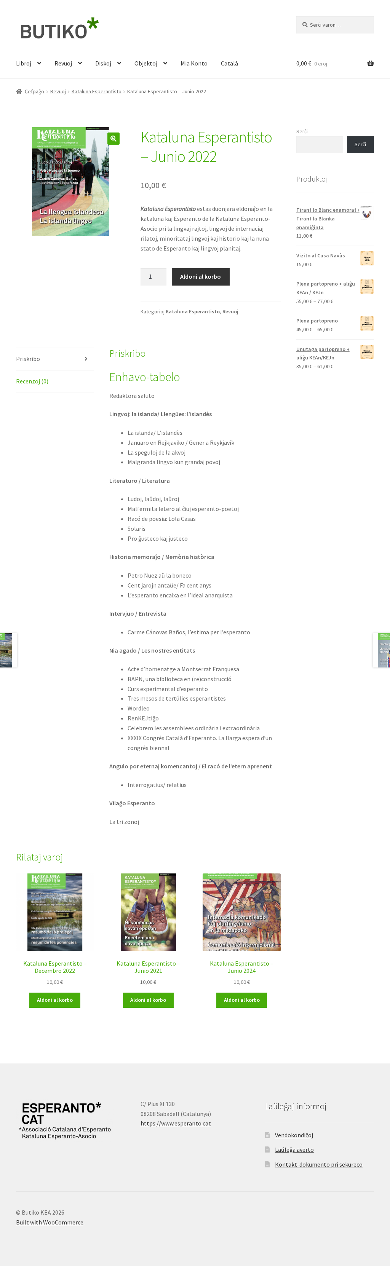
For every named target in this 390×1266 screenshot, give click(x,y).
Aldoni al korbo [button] (55, 999)
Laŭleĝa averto (294, 1149)
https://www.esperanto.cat (176, 1123)
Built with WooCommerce (49, 1222)
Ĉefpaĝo (34, 91)
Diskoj (103, 63)
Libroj (23, 63)
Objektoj (145, 63)
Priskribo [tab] (28, 358)
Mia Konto (194, 63)
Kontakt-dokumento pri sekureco (319, 1164)
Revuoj (63, 63)
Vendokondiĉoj (294, 1135)
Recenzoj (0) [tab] (32, 381)
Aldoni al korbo (200, 276)
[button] (113, 139)
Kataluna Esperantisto (96, 91)
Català (229, 63)
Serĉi (302, 131)
